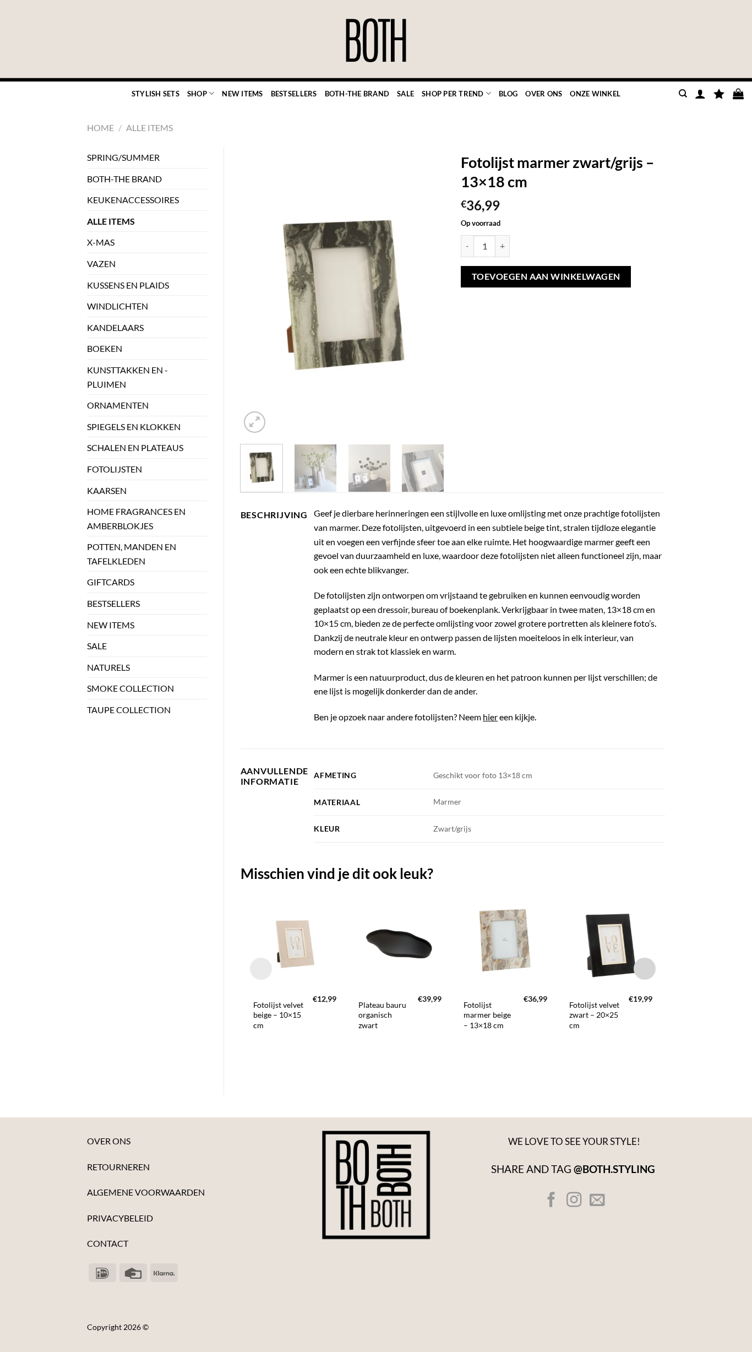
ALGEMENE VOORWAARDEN (146, 1192)
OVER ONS (543, 93)
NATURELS (108, 667)
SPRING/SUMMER (123, 157)
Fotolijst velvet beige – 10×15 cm (278, 1015)
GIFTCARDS (110, 582)
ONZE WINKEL (595, 93)
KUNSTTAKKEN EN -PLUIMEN (127, 377)
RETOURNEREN (118, 1166)
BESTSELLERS (294, 93)
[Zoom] (254, 422)
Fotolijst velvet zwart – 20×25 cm (594, 1015)
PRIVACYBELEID (120, 1218)
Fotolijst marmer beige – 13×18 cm (487, 1015)
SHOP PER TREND (453, 93)
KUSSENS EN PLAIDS (128, 285)
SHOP (197, 93)
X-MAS (101, 242)
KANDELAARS (115, 327)
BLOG (508, 93)
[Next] (427, 292)
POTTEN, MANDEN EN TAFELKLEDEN (131, 553)
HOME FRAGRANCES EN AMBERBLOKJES (136, 518)
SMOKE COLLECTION (130, 688)
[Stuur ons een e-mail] (596, 1200)
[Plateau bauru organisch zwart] (400, 940)
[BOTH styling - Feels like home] (376, 41)
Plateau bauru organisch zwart (382, 1015)
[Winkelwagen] (738, 94)
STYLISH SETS (155, 93)
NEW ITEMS (242, 93)
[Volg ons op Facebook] (551, 1200)
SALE (405, 93)
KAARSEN (107, 490)
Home (100, 127)
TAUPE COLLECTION (129, 709)
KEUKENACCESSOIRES (133, 199)
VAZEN (101, 263)
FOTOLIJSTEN (114, 469)
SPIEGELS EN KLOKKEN (134, 426)
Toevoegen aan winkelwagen (546, 276)
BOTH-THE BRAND (357, 93)
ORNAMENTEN (118, 405)
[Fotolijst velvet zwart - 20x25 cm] (610, 940)
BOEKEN (104, 348)
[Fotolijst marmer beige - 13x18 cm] (505, 940)
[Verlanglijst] (718, 94)
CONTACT (107, 1243)
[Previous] (258, 292)
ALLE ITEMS (149, 127)
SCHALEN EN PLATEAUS (135, 447)
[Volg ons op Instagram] (573, 1200)
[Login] (700, 94)
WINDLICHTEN (117, 306)
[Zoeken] (683, 93)
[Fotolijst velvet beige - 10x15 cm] (294, 940)
